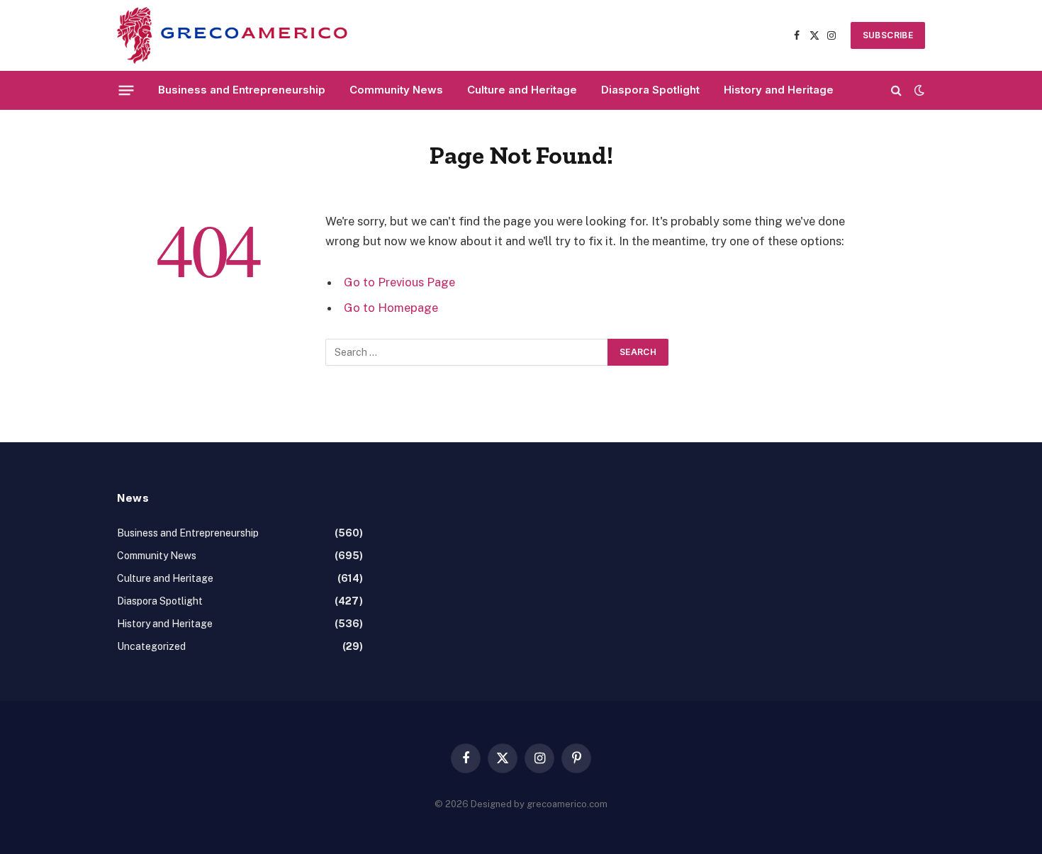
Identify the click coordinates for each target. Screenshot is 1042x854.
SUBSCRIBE (888, 35)
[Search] (896, 90)
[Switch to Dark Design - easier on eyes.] (918, 90)
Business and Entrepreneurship (241, 89)
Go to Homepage (391, 307)
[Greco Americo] (232, 35)
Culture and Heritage (522, 89)
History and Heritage (779, 89)
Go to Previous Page (399, 282)
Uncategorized (151, 646)
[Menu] (126, 90)
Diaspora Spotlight (650, 89)
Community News (396, 89)
